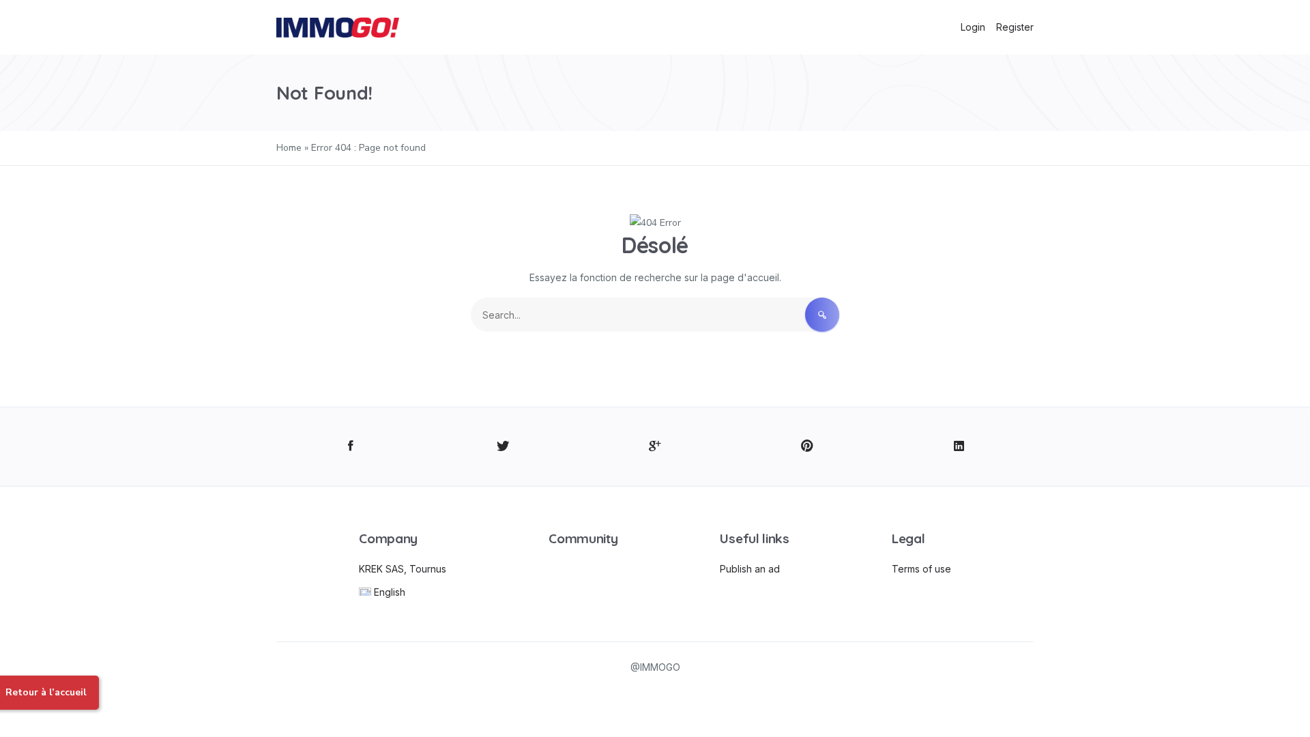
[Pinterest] (807, 447)
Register (1015, 27)
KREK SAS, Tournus (402, 569)
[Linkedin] (959, 447)
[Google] (655, 447)
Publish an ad (750, 569)
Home (289, 147)
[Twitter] (503, 447)
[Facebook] (351, 447)
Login (973, 27)
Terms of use (921, 569)
